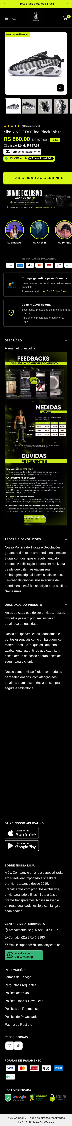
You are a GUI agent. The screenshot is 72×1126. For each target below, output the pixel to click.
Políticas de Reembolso (22, 1008)
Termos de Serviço (18, 977)
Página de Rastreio (18, 1024)
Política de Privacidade (21, 1016)
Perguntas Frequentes (20, 985)
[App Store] (22, 837)
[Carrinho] (65, 18)
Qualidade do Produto (23, 604)
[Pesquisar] (14, 18)
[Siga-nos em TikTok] (18, 1046)
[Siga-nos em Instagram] (9, 1046)
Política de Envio (17, 993)
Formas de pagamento (25, 151)
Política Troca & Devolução (24, 1001)
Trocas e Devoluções (23, 539)
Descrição (13, 340)
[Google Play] (22, 850)
